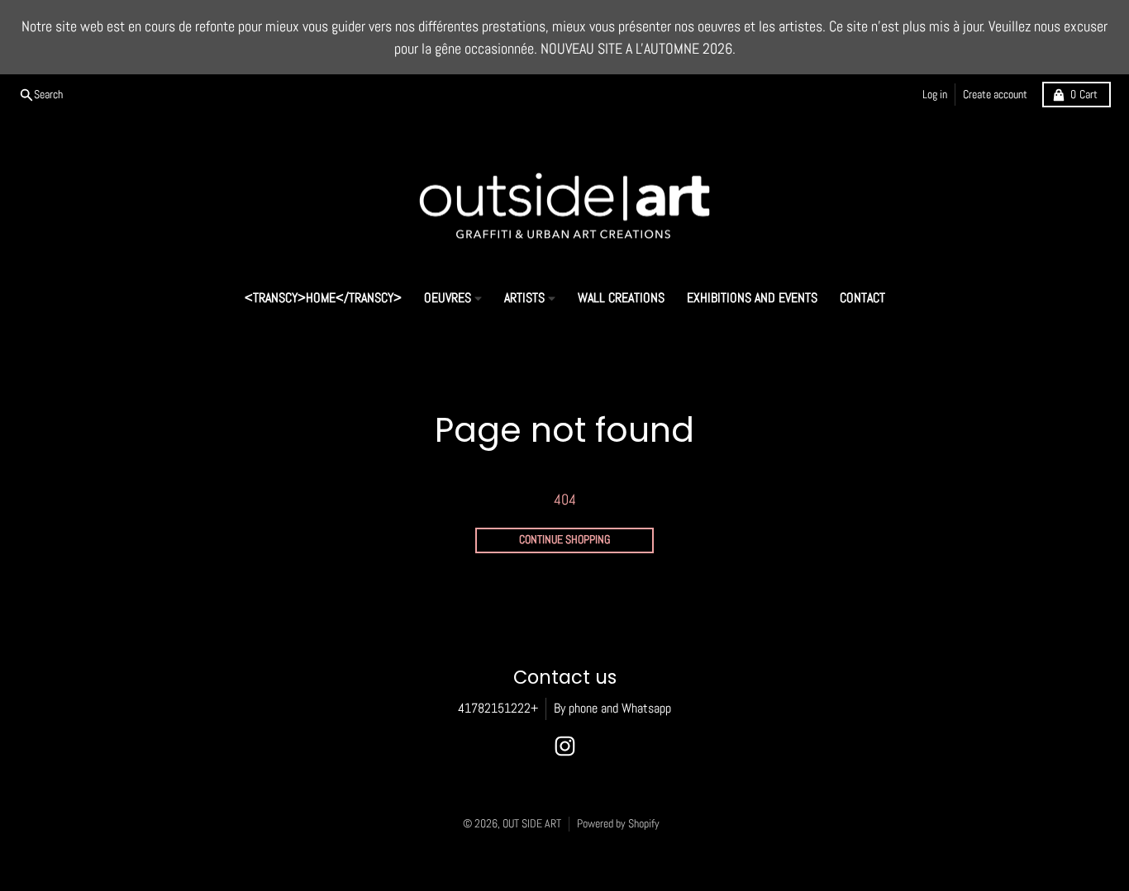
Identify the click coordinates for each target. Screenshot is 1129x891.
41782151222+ (498, 708)
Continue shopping (564, 540)
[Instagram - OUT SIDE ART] (565, 746)
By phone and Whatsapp (612, 708)
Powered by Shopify (618, 824)
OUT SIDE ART (532, 824)
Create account (995, 95)
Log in (934, 95)
